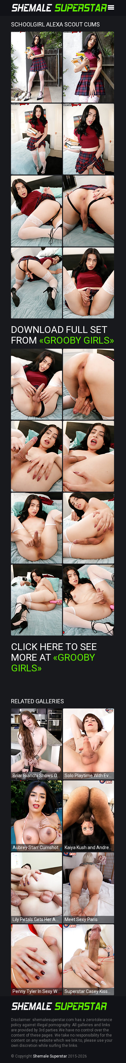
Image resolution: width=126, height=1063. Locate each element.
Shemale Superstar (50, 1056)
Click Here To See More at (54, 657)
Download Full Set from (62, 335)
